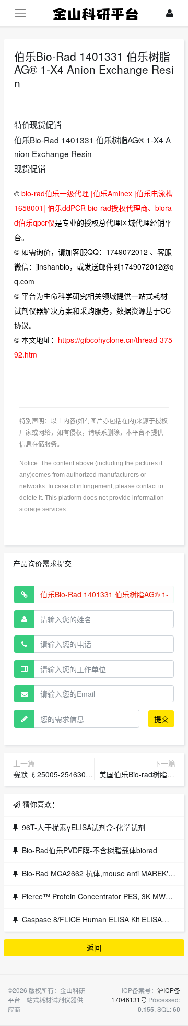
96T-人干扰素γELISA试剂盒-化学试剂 (83, 827)
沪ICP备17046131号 (145, 995)
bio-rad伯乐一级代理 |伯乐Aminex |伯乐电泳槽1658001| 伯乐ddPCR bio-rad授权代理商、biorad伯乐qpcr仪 (93, 208)
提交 (161, 718)
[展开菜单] (20, 13)
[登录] (169, 13)
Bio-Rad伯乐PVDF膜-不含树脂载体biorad (89, 850)
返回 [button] (94, 947)
